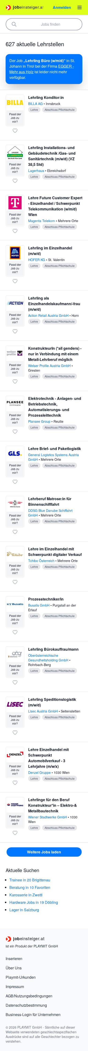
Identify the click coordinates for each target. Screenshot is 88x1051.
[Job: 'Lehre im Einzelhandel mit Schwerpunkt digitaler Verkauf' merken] (15, 582)
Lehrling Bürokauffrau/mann (53, 649)
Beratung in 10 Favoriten (29, 887)
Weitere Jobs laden (44, 852)
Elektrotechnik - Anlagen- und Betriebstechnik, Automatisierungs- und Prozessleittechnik (54, 407)
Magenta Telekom (42, 220)
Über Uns (14, 968)
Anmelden (62, 7)
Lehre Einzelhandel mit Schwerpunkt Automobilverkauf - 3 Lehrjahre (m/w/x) (48, 758)
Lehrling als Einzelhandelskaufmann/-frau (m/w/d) (54, 303)
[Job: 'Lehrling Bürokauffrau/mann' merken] (15, 682)
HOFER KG (37, 259)
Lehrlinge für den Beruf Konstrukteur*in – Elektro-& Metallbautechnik (52, 805)
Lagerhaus (36, 170)
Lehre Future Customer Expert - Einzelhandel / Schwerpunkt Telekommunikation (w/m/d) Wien (55, 206)
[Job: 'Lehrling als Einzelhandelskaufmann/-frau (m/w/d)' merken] (15, 331)
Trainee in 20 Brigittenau (29, 880)
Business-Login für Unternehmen (33, 1014)
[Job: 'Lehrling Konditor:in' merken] (15, 130)
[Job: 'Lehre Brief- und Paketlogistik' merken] (15, 481)
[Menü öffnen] (79, 7)
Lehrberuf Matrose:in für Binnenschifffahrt (49, 501)
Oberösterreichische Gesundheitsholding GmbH (48, 657)
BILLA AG (36, 103)
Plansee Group (39, 421)
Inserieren (14, 958)
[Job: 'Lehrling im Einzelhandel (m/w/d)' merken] (15, 281)
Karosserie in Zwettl (25, 894)
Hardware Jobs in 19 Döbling (33, 902)
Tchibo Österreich (41, 560)
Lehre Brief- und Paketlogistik (54, 448)
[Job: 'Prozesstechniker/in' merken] (15, 632)
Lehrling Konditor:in (46, 97)
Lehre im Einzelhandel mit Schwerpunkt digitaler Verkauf (55, 551)
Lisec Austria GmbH (43, 711)
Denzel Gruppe (40, 772)
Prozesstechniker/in (46, 599)
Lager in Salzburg (24, 909)
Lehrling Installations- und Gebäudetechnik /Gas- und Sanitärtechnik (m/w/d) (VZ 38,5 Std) (52, 156)
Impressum (15, 986)
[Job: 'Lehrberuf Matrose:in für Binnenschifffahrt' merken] (15, 532)
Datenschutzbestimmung (26, 1005)
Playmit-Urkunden (21, 977)
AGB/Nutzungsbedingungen (29, 996)
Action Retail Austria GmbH (48, 315)
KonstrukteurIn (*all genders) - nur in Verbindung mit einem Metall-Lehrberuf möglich (54, 354)
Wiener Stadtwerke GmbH (48, 817)
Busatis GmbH (39, 605)
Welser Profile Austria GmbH (50, 365)
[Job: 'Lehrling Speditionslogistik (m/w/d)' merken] (15, 732)
